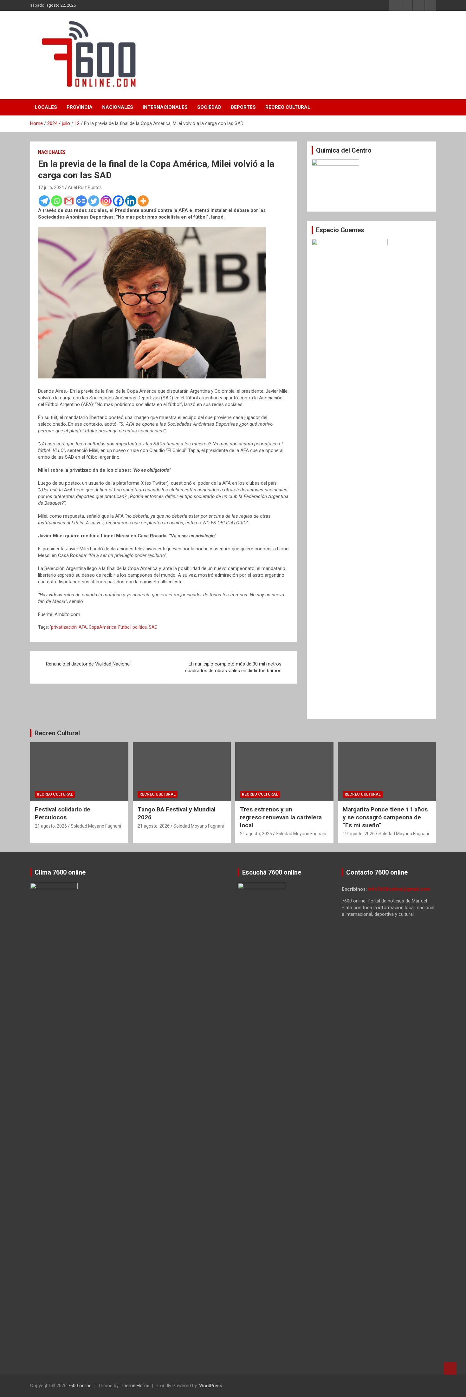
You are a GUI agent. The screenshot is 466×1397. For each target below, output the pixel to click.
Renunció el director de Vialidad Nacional (88, 664)
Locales (46, 107)
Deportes (243, 107)
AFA (83, 627)
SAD (153, 627)
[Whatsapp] (56, 201)
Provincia (80, 107)
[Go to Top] (450, 1368)
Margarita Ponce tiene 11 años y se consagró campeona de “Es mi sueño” (385, 817)
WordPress (210, 1385)
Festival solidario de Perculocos (62, 813)
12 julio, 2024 (51, 187)
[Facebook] (118, 201)
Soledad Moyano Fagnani (96, 826)
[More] (143, 201)
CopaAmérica (102, 627)
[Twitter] (93, 201)
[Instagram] (106, 201)
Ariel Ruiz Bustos (85, 187)
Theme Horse (135, 1385)
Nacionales (117, 107)
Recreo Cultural (287, 107)
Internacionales (165, 107)
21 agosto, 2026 (51, 826)
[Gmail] (68, 201)
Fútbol (124, 627)
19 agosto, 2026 (359, 833)
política (140, 627)
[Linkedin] (130, 201)
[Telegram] (44, 201)
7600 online (80, 1385)
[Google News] (81, 201)
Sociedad (209, 107)
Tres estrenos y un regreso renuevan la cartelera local (281, 817)
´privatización (63, 627)
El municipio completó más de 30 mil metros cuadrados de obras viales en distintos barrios (233, 667)
